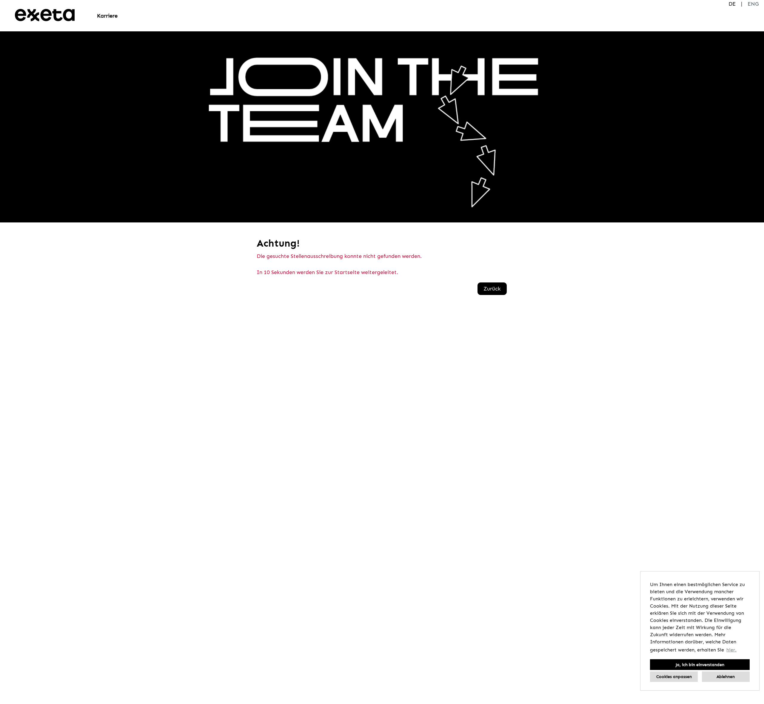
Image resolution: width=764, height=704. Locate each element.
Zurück (492, 288)
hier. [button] (731, 650)
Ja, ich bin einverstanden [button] (700, 664)
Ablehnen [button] (726, 676)
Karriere (107, 16)
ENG (753, 4)
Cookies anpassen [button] (674, 676)
